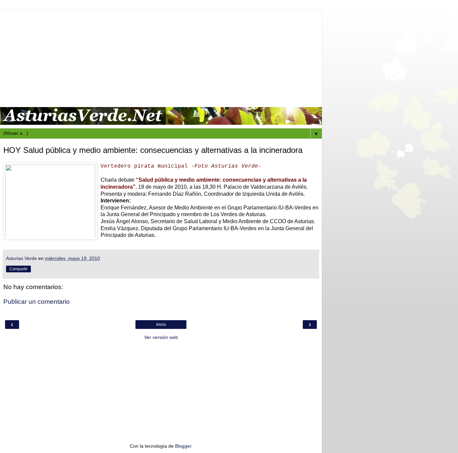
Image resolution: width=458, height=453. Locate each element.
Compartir (18, 269)
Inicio (161, 324)
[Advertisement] (161, 57)
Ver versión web (161, 337)
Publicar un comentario (36, 301)
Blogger (183, 446)
